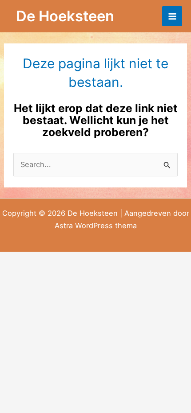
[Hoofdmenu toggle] (172, 16)
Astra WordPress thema (96, 225)
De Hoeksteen (65, 16)
